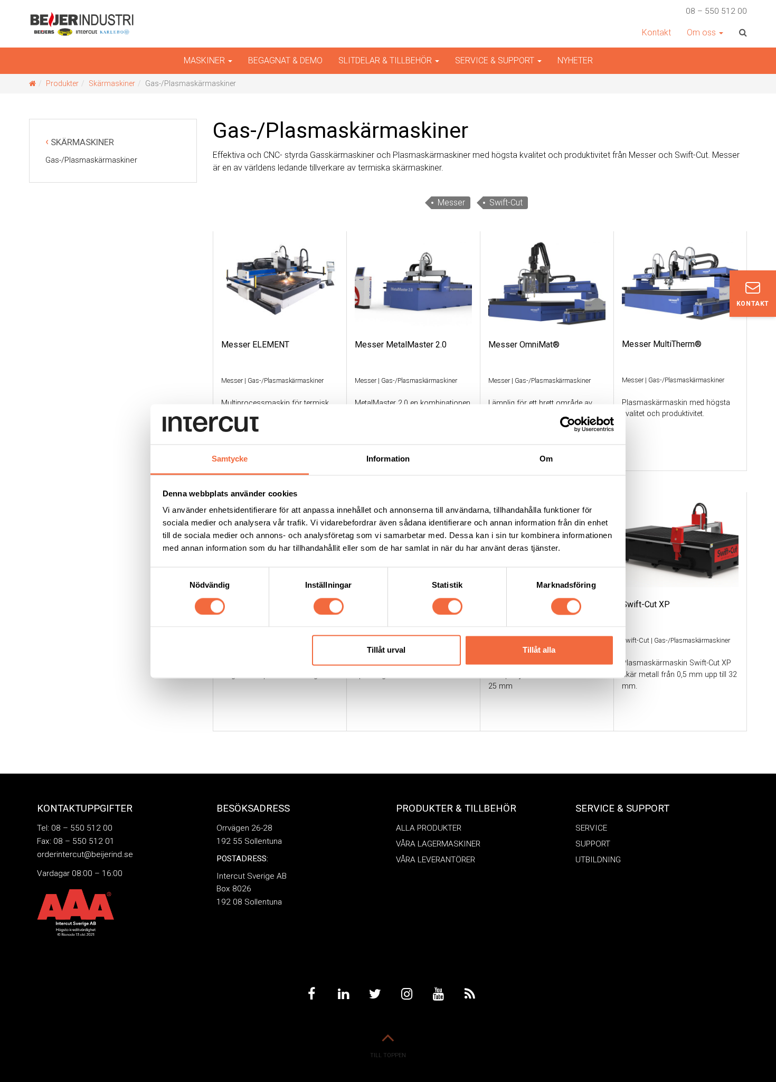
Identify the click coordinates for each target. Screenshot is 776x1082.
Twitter (375, 994)
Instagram (406, 994)
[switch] (329, 606)
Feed (470, 994)
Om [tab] (546, 459)
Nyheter (575, 60)
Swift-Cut (506, 202)
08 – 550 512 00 (716, 11)
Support (592, 844)
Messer (451, 202)
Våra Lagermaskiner (438, 844)
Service (591, 828)
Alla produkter (428, 828)
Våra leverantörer (435, 859)
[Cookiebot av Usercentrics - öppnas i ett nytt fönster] (568, 424)
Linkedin (343, 994)
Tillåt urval (386, 650)
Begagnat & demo (285, 60)
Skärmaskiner (112, 83)
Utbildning (598, 859)
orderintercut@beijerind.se (85, 854)
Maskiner (205, 60)
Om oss (702, 32)
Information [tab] (388, 459)
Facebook (311, 994)
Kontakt (656, 32)
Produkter (62, 83)
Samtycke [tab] (230, 459)
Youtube (438, 994)
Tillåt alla (539, 650)
